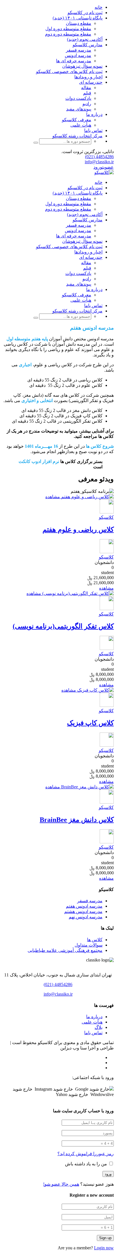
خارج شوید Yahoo (72, 1094)
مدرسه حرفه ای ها (73, 60)
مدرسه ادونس (78, 55)
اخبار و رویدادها (88, 76)
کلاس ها (94, 939)
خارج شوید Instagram (54, 1089)
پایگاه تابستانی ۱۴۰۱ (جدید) (77, 18)
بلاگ (98, 1027)
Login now (104, 1247)
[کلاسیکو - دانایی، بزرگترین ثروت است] (104, 172)
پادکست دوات (78, 98)
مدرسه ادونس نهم (85, 916)
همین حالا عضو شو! (61, 1184)
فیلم (87, 93)
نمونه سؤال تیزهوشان (82, 66)
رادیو (86, 103)
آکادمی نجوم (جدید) (84, 39)
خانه (98, 7)
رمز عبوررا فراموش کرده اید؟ (85, 1153)
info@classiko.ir (99, 161)
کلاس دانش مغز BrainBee (77, 819)
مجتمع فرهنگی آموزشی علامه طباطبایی (65, 950)
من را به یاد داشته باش (86, 1163)
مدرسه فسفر (78, 50)
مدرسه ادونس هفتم (84, 906)
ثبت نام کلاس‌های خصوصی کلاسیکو (69, 71)
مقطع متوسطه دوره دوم (68, 34)
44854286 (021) (99, 156)
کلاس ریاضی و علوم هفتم (78, 529)
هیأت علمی (80, 125)
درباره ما (94, 114)
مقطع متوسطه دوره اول (68, 28)
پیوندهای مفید (78, 109)
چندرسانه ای (90, 82)
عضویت (108, 167)
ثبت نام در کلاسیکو (85, 12)
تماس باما (93, 130)
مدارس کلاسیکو (87, 44)
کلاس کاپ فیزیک (90, 723)
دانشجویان (104, 562)
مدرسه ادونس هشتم (83, 911)
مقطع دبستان (78, 23)
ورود (97, 167)
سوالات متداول (88, 945)
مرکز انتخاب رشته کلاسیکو (77, 135)
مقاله (86, 87)
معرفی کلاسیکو (76, 119)
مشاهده (52, 496)
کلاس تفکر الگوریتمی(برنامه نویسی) (63, 626)
